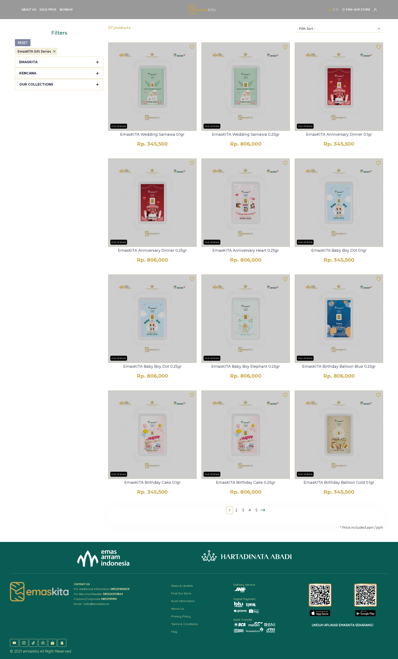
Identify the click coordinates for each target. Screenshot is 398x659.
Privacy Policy (181, 616)
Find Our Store (181, 593)
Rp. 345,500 (152, 144)
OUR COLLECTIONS (36, 84)
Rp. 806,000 (245, 144)
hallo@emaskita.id (96, 604)
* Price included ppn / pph (361, 528)
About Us (177, 609)
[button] (14, 643)
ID (337, 9)
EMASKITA (28, 62)
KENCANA (27, 73)
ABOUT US (29, 9)
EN (330, 9)
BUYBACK (66, 9)
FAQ (174, 632)
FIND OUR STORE (357, 9)
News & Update (182, 586)
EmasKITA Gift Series (34, 51)
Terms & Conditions (184, 624)
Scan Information (183, 601)
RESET (23, 43)
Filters (59, 33)
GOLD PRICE (47, 9)
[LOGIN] (375, 9)
